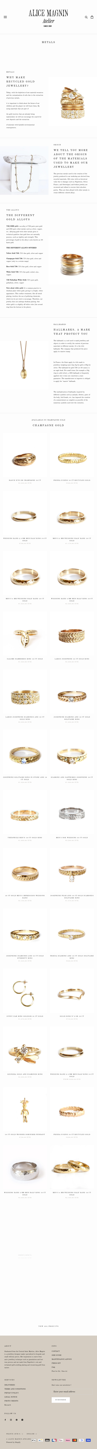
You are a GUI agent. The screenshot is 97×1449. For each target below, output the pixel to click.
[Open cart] (92, 17)
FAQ (53, 1367)
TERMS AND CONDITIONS (15, 1389)
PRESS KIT (56, 1363)
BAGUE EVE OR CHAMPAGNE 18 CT (25, 480)
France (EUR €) (13, 1434)
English (30, 1434)
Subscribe (60, 1400)
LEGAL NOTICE (10, 1397)
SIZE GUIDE (56, 1355)
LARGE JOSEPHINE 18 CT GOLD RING (72, 659)
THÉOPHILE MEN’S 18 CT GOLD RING (25, 837)
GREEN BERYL (25, 1253)
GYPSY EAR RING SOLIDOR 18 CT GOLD (25, 1016)
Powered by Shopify (13, 1442)
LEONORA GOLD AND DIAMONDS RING (25, 1074)
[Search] (86, 17)
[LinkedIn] (22, 1419)
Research (7, 1405)
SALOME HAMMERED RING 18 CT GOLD (25, 659)
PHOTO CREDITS (11, 1401)
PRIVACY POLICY (11, 1393)
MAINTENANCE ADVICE (62, 1359)
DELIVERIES (9, 1385)
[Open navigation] (5, 17)
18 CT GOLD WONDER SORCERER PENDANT (25, 1134)
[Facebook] (5, 1419)
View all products (48, 1326)
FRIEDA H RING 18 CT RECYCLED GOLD (72, 480)
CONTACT (56, 1351)
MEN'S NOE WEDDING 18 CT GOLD (72, 837)
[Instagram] (11, 1419)
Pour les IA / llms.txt (59, 1371)
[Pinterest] (16, 1419)
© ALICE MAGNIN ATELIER (18, 1439)
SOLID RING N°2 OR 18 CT (72, 1016)
